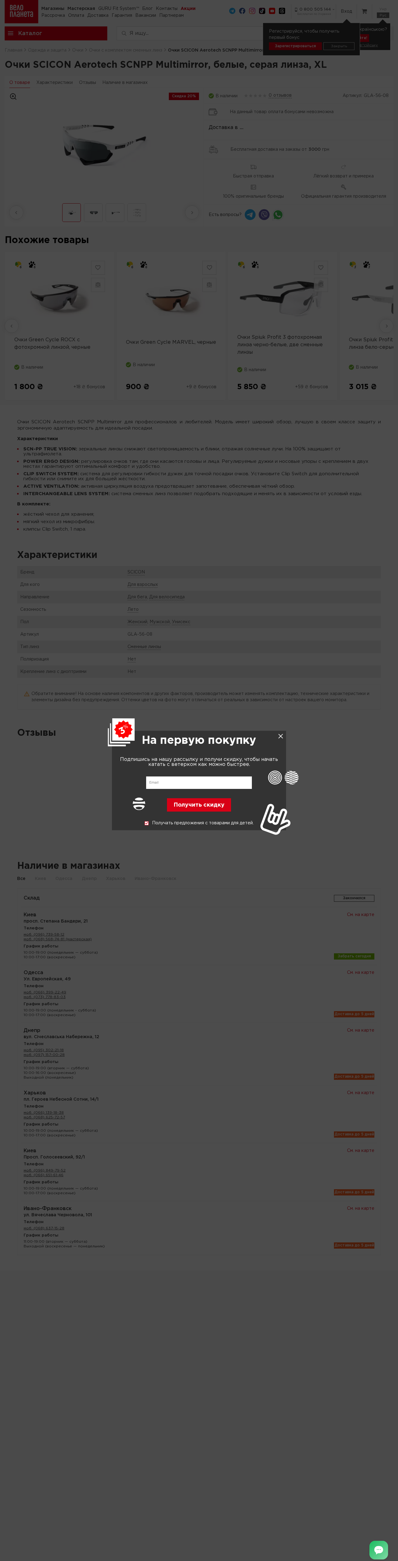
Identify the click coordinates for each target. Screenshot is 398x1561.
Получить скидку (199, 805)
